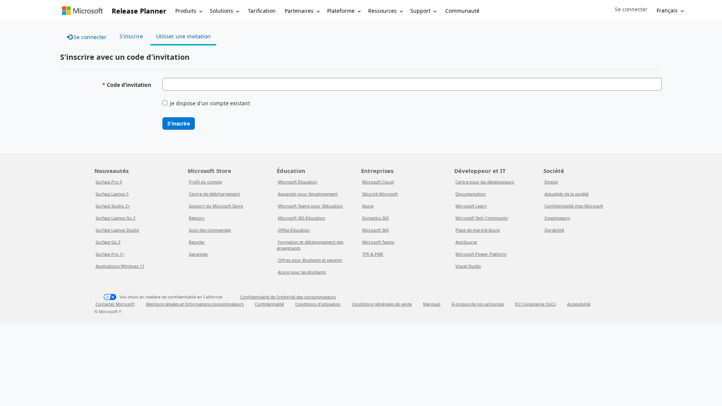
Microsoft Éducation (297, 182)
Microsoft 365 (375, 230)
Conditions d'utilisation (318, 304)
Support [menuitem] (420, 10)
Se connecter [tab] (89, 37)
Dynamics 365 (375, 218)
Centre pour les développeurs (484, 182)
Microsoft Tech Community (481, 218)
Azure (367, 206)
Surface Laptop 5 (112, 194)
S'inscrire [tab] (131, 36)
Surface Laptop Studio (117, 230)
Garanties (198, 254)
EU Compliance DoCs (535, 304)
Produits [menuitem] (185, 10)
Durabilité (554, 230)
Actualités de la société (567, 194)
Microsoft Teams (378, 242)
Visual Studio (468, 266)
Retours (196, 218)
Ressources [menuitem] (382, 10)
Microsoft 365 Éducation (301, 218)
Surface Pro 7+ (110, 254)
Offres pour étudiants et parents (310, 260)
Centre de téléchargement (214, 194)
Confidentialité (269, 304)
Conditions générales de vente (382, 304)
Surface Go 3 (108, 242)
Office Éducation (294, 230)
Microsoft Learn (471, 206)
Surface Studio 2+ (113, 206)
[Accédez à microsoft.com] (82, 10)
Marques (431, 304)
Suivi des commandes (210, 230)
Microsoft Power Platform (481, 254)
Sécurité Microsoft (380, 194)
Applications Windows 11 (120, 266)
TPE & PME (372, 254)
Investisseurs (557, 218)
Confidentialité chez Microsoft (574, 206)
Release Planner (139, 10)
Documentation (470, 194)
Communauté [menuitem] (462, 10)
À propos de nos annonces (478, 304)
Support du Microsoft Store (216, 206)
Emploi (551, 182)
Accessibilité (578, 304)
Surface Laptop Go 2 (115, 218)
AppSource (466, 242)
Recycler (197, 242)
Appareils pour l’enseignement (308, 194)
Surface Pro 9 (109, 182)
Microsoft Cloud (378, 182)
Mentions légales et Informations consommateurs (195, 304)
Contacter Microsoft (115, 304)
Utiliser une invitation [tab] (183, 36)
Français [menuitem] (667, 10)
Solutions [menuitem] (221, 10)
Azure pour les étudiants (302, 272)
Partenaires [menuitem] (299, 10)
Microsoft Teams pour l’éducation (310, 206)
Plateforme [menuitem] (341, 10)
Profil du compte (205, 182)
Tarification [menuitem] (262, 10)
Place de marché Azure (477, 230)
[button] (631, 9)
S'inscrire (178, 123)
